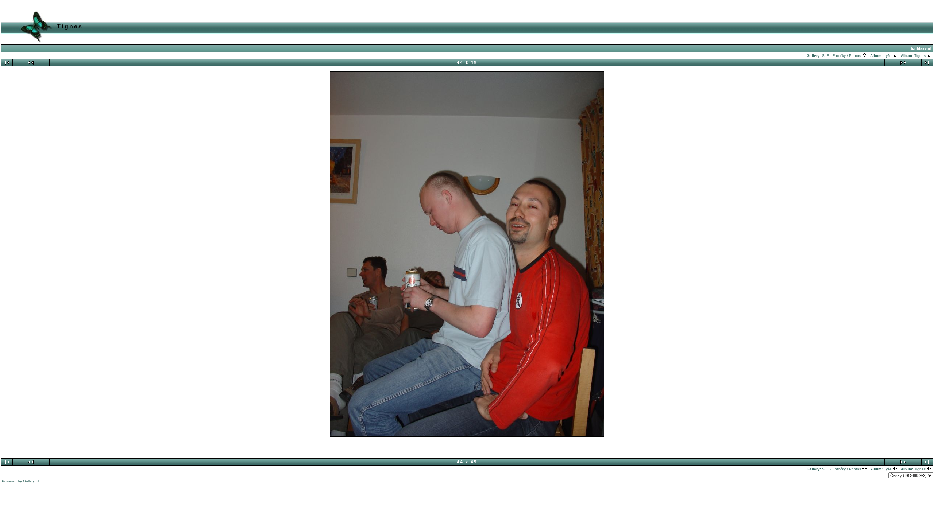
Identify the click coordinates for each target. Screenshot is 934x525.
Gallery (29, 481)
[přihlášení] (921, 48)
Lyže (888, 56)
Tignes (920, 56)
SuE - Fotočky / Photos (842, 56)
